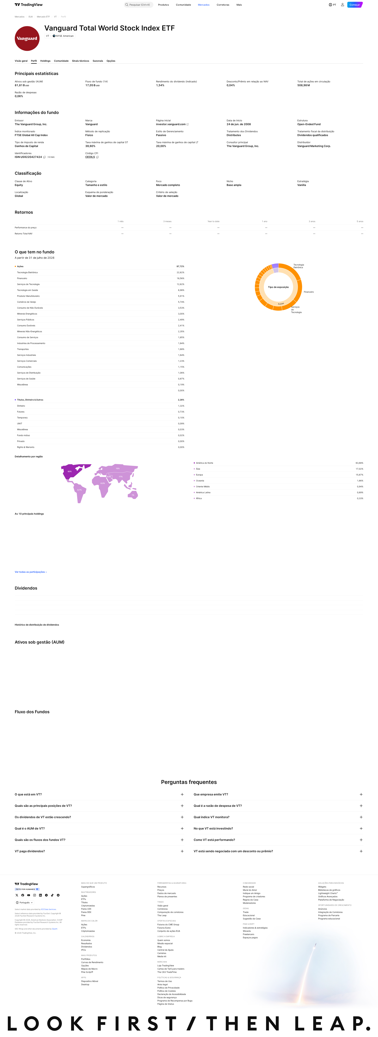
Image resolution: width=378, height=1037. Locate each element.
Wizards (247, 931)
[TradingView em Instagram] (34, 895)
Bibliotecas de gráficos (329, 890)
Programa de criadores (254, 896)
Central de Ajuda (165, 950)
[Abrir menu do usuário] (343, 5)
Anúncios (322, 909)
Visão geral (162, 905)
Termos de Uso (164, 981)
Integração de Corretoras (330, 912)
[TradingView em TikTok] (52, 895)
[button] (171, 5)
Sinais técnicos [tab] (80, 60)
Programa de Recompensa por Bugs (174, 1000)
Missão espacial (165, 943)
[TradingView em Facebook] (23, 895)
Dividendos (86, 946)
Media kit (161, 956)
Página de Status (165, 1004)
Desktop (85, 984)
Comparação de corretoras (170, 912)
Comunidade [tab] (61, 60)
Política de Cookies (166, 991)
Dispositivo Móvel (89, 981)
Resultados (86, 943)
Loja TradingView (165, 965)
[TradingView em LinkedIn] (40, 895)
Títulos (84, 902)
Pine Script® (87, 972)
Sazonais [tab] (98, 60)
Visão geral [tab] (21, 60)
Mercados (204, 4)
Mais (239, 4)
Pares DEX (86, 912)
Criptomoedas (88, 905)
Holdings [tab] (45, 60)
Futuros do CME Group (168, 924)
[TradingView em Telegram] (46, 895)
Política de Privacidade (168, 987)
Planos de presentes (167, 896)
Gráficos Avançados (327, 896)
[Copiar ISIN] (44, 157)
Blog (159, 946)
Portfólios (85, 959)
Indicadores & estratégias (255, 927)
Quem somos (163, 940)
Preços (160, 890)
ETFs (83, 899)
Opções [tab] (111, 60)
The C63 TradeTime (167, 972)
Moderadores (249, 903)
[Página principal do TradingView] (29, 5)
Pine (83, 915)
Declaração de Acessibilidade (171, 994)
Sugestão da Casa (252, 918)
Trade (246, 912)
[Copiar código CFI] (97, 157)
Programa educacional (329, 918)
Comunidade (183, 4)
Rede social (248, 886)
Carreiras (161, 953)
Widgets (322, 886)
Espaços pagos (250, 937)
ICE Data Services (48, 909)
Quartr (54, 929)
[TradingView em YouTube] (29, 895)
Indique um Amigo (251, 893)
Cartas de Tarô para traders (170, 968)
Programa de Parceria (328, 915)
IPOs (83, 950)
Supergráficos (88, 886)
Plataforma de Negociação (331, 899)
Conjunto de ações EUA (168, 931)
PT (334, 4)
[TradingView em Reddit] (58, 895)
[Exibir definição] (45, 81)
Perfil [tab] (34, 60)
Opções (85, 965)
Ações (84, 896)
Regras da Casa (250, 899)
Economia (86, 940)
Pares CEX (86, 909)
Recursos (161, 886)
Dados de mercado (166, 893)
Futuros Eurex (164, 927)
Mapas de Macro (89, 968)
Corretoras (223, 4)
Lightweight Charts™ (328, 893)
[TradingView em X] (17, 895)
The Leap (162, 915)
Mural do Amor (250, 890)
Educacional (249, 915)
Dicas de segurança (167, 997)
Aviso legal (162, 984)
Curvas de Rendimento (92, 962)
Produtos (163, 4)
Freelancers (248, 934)
